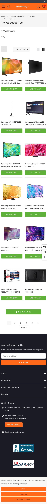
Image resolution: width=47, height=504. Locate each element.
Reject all (23, 494)
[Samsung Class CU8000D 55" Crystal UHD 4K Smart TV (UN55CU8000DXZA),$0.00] (11, 150)
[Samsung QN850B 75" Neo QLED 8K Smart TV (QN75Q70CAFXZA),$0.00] (11, 192)
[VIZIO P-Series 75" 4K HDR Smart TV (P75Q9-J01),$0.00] (35, 233)
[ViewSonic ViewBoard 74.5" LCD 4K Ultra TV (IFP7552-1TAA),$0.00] (35, 66)
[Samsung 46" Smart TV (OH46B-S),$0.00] (35, 275)
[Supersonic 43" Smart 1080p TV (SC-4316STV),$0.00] (11, 275)
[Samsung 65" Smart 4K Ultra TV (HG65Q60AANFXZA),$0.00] (11, 233)
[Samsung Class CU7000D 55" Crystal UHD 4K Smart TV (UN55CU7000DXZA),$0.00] (35, 192)
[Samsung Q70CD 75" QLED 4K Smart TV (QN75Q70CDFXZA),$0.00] (11, 108)
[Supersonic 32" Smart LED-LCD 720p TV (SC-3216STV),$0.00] (35, 108)
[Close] (44, 1)
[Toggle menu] (4, 6)
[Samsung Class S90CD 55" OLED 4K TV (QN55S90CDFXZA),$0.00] (35, 150)
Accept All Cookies (23, 499)
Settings (23, 489)
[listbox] (21, 49)
